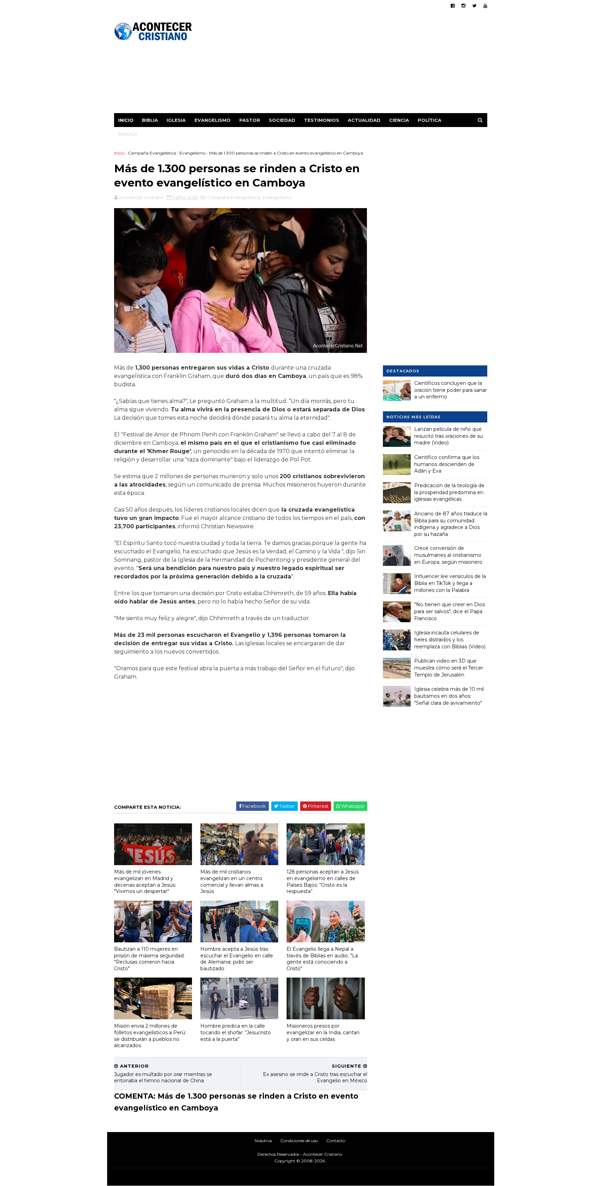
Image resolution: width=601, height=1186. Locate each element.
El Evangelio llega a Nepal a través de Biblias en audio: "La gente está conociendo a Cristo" (322, 959)
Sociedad (282, 120)
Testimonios (321, 120)
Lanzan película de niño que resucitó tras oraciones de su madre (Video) (448, 436)
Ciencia (399, 120)
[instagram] (463, 5)
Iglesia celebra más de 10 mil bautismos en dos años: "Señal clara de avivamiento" (449, 696)
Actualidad (364, 120)
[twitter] (474, 5)
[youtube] (485, 5)
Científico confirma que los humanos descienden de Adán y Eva (446, 464)
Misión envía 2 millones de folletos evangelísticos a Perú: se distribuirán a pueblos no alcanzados (150, 1036)
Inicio (126, 120)
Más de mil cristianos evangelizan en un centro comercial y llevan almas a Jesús (231, 881)
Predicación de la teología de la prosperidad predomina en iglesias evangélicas (449, 492)
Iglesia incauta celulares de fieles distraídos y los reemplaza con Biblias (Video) (450, 639)
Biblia (150, 120)
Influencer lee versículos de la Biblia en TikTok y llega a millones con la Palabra (450, 583)
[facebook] (453, 5)
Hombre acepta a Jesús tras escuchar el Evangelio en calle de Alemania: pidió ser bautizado (236, 959)
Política (429, 120)
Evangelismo (212, 120)
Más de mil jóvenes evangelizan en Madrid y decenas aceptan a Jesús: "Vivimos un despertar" (145, 881)
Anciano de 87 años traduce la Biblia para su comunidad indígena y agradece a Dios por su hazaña (450, 524)
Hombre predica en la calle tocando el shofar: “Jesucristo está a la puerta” (235, 1032)
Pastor (249, 120)
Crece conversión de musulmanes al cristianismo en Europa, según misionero (448, 555)
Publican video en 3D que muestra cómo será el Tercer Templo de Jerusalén (448, 668)
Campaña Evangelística (152, 153)
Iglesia (176, 120)
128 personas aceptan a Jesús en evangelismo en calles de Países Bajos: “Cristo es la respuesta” (323, 881)
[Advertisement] (360, 64)
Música (127, 134)
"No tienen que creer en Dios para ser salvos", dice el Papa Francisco (449, 611)
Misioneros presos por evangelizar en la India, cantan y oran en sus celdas (323, 1032)
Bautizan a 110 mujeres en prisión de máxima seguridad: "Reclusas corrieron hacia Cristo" (149, 959)
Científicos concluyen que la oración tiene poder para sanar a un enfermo (450, 390)
